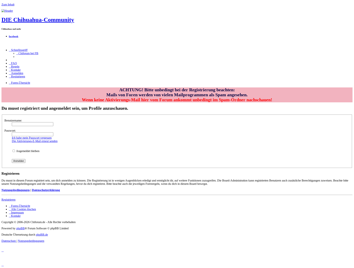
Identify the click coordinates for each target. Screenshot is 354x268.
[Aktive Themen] (7, 10)
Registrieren (8, 199)
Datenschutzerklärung (46, 190)
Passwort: (10, 130)
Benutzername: (13, 120)
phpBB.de (42, 234)
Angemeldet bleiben (27, 151)
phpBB (20, 228)
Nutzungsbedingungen (15, 190)
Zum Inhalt (7, 4)
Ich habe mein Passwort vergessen (32, 137)
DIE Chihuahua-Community (37, 19)
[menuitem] (27, 53)
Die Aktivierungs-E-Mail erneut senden (35, 141)
